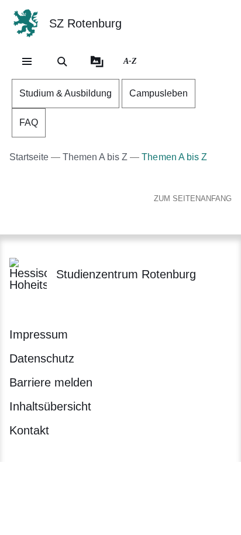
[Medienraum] (97, 61)
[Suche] (62, 61)
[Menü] (27, 61)
